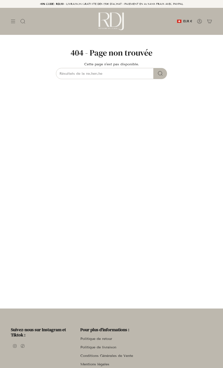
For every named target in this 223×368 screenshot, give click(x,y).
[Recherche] (160, 73)
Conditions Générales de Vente (106, 356)
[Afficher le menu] (13, 21)
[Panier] (209, 21)
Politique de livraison (98, 347)
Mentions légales (94, 364)
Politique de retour (96, 339)
